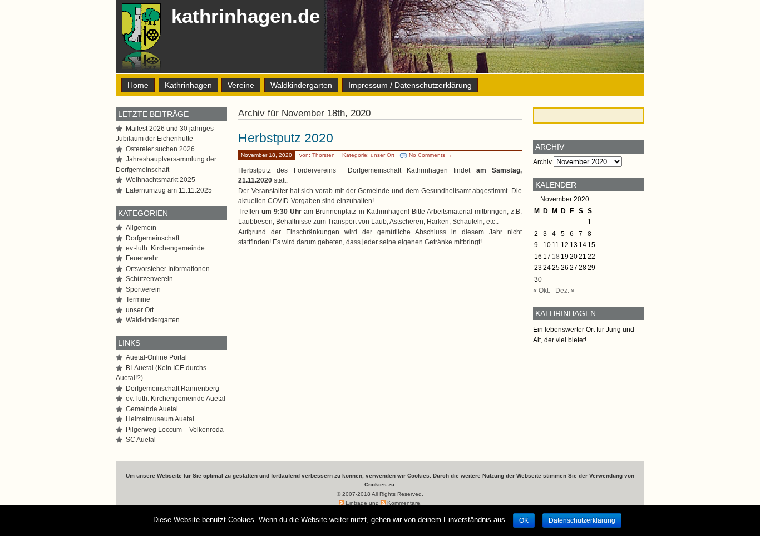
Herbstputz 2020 (285, 138)
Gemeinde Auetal (152, 409)
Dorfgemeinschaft (152, 238)
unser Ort (382, 155)
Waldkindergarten (301, 85)
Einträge (356, 503)
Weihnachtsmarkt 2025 (160, 179)
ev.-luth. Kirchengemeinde (165, 248)
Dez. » (565, 290)
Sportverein (143, 289)
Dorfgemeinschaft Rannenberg (172, 388)
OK (524, 520)
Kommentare (403, 503)
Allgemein (141, 227)
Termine (138, 299)
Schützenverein (149, 279)
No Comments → (430, 155)
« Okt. (541, 290)
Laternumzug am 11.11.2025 (169, 190)
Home (138, 85)
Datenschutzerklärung (582, 520)
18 (556, 256)
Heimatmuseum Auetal (160, 419)
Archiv (542, 162)
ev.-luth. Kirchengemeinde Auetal (175, 398)
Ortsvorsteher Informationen (168, 268)
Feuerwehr (142, 258)
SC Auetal (141, 439)
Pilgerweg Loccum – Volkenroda (175, 429)
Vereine (241, 85)
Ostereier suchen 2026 (160, 149)
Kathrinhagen (188, 85)
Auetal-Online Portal (156, 357)
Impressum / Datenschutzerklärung (410, 85)
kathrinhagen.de (245, 16)
